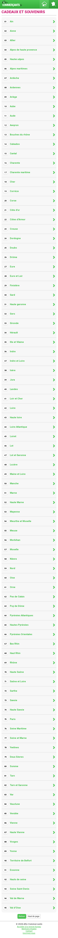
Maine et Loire (15, 474)
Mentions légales (29, 929)
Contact (29, 931)
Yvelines (11, 747)
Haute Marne (14, 502)
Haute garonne (15, 304)
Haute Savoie (14, 709)
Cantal (10, 153)
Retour (22, 916)
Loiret (10, 436)
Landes (11, 389)
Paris (9, 719)
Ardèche (11, 78)
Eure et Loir (13, 276)
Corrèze (11, 191)
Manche (11, 483)
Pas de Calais (14, 596)
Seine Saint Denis (16, 889)
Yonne (10, 851)
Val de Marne (14, 898)
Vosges (11, 841)
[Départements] (53, 4)
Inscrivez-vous (29, 933)
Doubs (10, 248)
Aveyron (11, 125)
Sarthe (10, 691)
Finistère (11, 285)
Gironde (11, 323)
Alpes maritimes (15, 68)
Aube (9, 106)
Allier (9, 40)
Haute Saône (14, 672)
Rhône (10, 662)
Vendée (11, 813)
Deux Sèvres (14, 757)
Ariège (10, 97)
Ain (8, 21)
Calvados (12, 144)
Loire (9, 408)
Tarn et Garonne (16, 785)
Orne (9, 587)
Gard (9, 295)
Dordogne (12, 238)
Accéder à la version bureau (29, 927)
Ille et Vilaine (14, 342)
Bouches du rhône (17, 134)
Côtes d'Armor (14, 219)
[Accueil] (44, 4)
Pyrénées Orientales (18, 634)
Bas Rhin (11, 643)
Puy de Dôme (14, 606)
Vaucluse (12, 804)
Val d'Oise (12, 907)
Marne (10, 493)
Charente (12, 163)
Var (8, 794)
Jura (9, 380)
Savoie (10, 700)
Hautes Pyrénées (16, 625)
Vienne (10, 823)
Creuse (11, 229)
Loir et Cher (13, 398)
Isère (9, 370)
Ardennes (12, 87)
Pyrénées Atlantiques (18, 615)
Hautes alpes (14, 59)
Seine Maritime (15, 728)
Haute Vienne (14, 832)
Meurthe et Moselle (17, 521)
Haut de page (33, 916)
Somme (11, 766)
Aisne (10, 31)
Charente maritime (17, 172)
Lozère (10, 464)
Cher (9, 182)
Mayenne (12, 511)
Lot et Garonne (15, 455)
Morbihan (12, 540)
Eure (9, 266)
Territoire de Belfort (18, 860)
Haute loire (13, 417)
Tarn (9, 775)
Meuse (10, 530)
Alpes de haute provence (20, 50)
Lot (8, 446)
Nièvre (10, 559)
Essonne (11, 870)
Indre (10, 351)
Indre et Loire (14, 361)
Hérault (11, 332)
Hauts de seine (15, 879)
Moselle (11, 549)
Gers (9, 314)
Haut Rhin (12, 653)
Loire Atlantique (15, 427)
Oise (9, 577)
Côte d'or (12, 210)
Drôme (10, 257)
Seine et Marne (15, 738)
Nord (9, 568)
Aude (9, 116)
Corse (10, 200)
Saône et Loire (15, 681)
